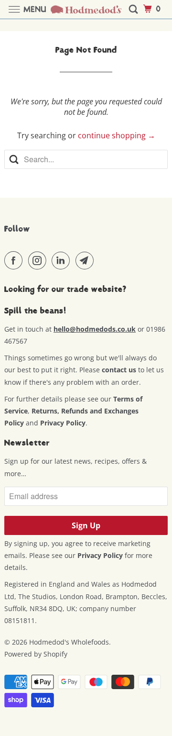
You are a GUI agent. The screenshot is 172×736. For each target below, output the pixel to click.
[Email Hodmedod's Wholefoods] (86, 260)
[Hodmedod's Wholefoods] (86, 9)
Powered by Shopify (35, 653)
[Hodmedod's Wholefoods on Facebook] (15, 260)
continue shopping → (116, 135)
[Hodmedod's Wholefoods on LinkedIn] (63, 260)
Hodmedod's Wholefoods (69, 642)
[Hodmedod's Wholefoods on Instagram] (39, 260)
